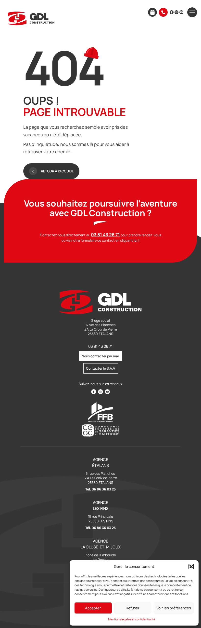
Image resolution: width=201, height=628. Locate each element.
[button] (191, 566)
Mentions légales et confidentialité (131, 619)
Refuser (132, 608)
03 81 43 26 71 (100, 346)
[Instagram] (176, 12)
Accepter (93, 608)
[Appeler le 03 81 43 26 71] (163, 12)
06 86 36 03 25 (104, 489)
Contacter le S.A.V (100, 368)
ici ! (136, 240)
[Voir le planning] (152, 12)
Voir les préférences (173, 608)
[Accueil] (31, 18)
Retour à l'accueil (57, 171)
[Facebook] (172, 12)
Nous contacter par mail (100, 356)
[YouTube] (181, 12)
